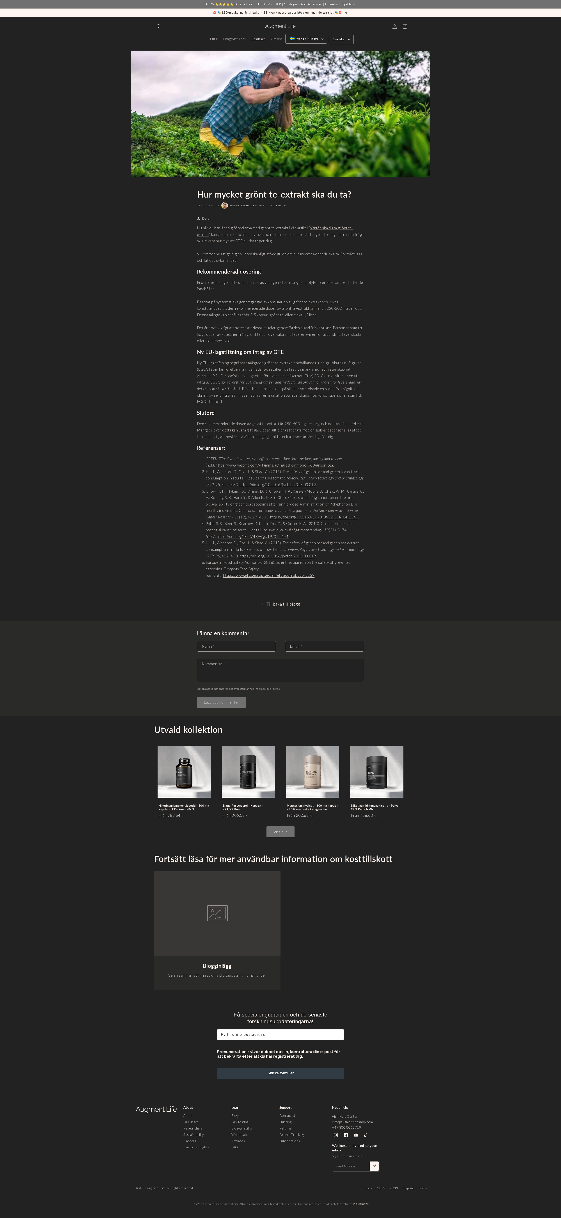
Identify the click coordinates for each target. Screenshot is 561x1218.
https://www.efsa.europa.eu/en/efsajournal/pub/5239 (269, 575)
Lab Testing (240, 1122)
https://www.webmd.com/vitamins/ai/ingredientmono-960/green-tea (274, 465)
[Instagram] (335, 1135)
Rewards (238, 1141)
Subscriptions (289, 1141)
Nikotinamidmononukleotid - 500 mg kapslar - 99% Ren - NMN (184, 807)
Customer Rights (196, 1147)
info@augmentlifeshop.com (352, 1122)
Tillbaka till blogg (283, 603)
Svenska (338, 39)
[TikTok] (366, 1135)
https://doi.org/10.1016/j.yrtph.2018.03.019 (278, 484)
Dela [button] (205, 218)
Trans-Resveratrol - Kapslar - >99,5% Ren (243, 807)
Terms (423, 1188)
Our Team (190, 1122)
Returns (285, 1128)
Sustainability (193, 1135)
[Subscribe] (374, 1166)
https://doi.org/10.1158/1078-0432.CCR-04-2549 (314, 517)
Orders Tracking (291, 1135)
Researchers (193, 1128)
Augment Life (156, 1188)
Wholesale (239, 1135)
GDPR (381, 1188)
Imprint (408, 1188)
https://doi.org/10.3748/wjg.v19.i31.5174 (253, 536)
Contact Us (288, 1115)
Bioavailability (241, 1128)
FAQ (234, 1147)
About (188, 1115)
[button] (159, 26)
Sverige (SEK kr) (307, 39)
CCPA (394, 1188)
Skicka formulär (281, 1073)
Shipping (285, 1122)
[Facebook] (346, 1135)
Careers (189, 1141)
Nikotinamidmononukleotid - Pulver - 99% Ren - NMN (376, 807)
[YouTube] (356, 1135)
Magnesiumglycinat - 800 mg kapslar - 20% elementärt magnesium (312, 807)
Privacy (367, 1188)
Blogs (235, 1115)
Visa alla (280, 832)
